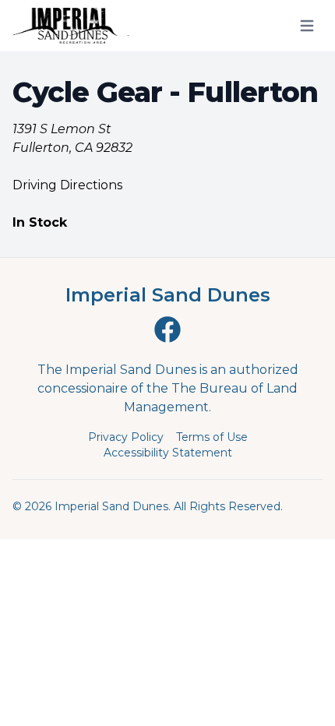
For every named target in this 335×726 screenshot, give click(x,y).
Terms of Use (212, 437)
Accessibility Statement (168, 453)
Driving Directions (67, 185)
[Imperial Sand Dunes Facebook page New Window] (167, 329)
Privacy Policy (126, 437)
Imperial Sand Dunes (167, 295)
